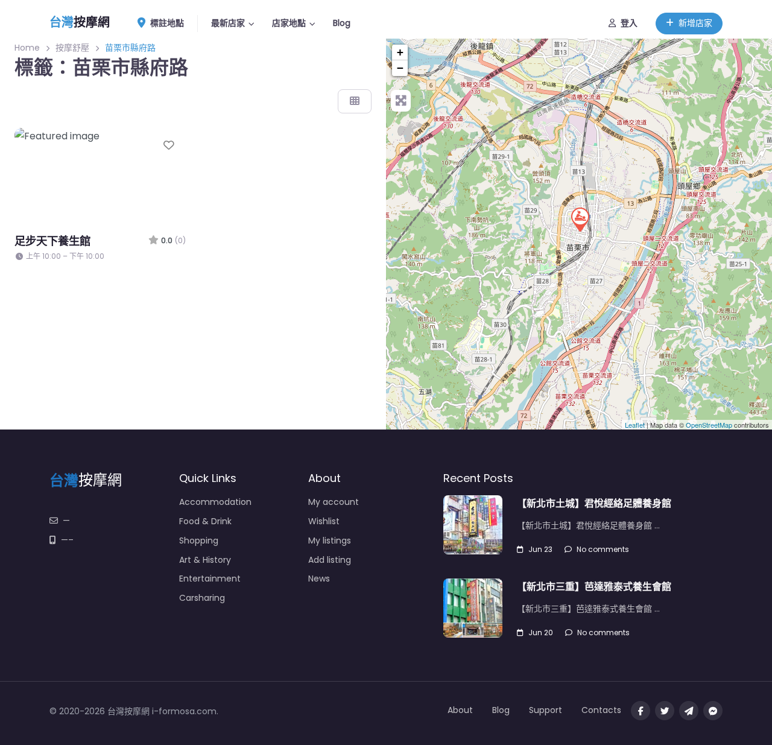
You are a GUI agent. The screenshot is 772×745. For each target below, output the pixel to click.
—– (67, 540)
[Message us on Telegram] (688, 710)
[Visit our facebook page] (640, 710)
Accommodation (215, 502)
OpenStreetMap (709, 425)
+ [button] (400, 52)
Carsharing (202, 598)
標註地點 (167, 23)
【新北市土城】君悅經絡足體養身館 (594, 503)
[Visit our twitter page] (664, 710)
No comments (603, 549)
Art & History (205, 560)
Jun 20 (540, 632)
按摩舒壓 (72, 48)
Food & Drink (205, 521)
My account (333, 502)
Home (27, 48)
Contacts (601, 710)
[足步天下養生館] (580, 219)
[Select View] (355, 101)
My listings (329, 540)
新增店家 (695, 23)
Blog (341, 23)
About (460, 710)
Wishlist (324, 521)
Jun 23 (540, 549)
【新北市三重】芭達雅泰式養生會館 (594, 587)
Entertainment (210, 578)
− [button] (400, 68)
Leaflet (635, 425)
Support (545, 710)
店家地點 (289, 23)
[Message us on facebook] (713, 710)
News (319, 578)
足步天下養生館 (52, 241)
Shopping (198, 540)
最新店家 (228, 23)
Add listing (329, 560)
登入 (629, 23)
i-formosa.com (184, 711)
